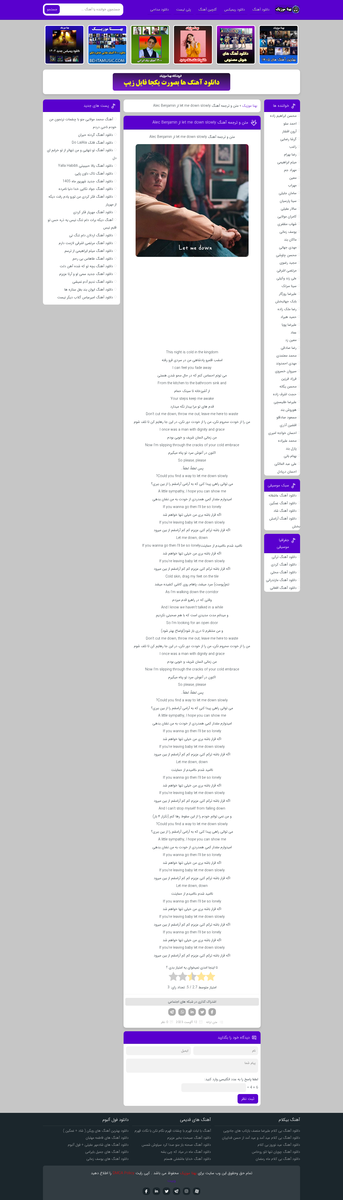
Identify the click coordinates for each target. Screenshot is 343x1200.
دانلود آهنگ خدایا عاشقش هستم (187, 1159)
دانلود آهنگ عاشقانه (282, 495)
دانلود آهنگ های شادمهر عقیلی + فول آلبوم (98, 1145)
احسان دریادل (287, 471)
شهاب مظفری (287, 224)
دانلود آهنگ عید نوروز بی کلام (279, 1145)
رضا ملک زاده (287, 309)
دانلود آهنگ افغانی (283, 588)
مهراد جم (290, 170)
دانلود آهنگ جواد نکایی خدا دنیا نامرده (86, 189)
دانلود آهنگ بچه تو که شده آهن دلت (86, 266)
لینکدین (192, 1012)
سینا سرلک (289, 286)
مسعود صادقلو (286, 417)
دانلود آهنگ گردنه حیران (95, 135)
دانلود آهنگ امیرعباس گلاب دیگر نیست (85, 297)
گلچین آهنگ (207, 9)
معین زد (291, 340)
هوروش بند (288, 410)
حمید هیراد (288, 317)
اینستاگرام (186, 1191)
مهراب (292, 185)
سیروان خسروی (286, 371)
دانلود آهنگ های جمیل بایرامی (107, 1152)
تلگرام (172, 1012)
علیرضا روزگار (288, 294)
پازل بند (291, 448)
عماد (294, 332)
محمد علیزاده (287, 440)
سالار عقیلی (289, 208)
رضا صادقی (289, 348)
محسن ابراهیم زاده (283, 116)
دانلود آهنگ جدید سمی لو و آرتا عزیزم (86, 274)
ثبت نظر (247, 1099)
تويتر (166, 1191)
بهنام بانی (290, 456)
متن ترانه (211, 1022)
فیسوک (212, 1012)
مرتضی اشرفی (287, 270)
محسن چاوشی (286, 255)
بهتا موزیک (249, 105)
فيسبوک (146, 1191)
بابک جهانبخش (286, 301)
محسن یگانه (288, 386)
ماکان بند (290, 239)
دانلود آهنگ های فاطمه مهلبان (107, 1137)
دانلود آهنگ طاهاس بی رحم (93, 258)
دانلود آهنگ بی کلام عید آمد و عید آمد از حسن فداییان (261, 1137)
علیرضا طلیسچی (285, 402)
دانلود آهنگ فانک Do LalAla (92, 142)
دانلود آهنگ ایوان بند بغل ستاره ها (88, 289)
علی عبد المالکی (285, 464)
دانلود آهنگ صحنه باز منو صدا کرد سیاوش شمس (176, 1145)
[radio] (210, 977)
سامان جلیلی (288, 193)
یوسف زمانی (288, 232)
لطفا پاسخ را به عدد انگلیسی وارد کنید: (231, 1079)
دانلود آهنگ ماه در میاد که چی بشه (186, 1152)
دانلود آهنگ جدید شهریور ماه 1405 (88, 181)
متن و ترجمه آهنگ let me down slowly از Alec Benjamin (200, 122)
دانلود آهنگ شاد (285, 510)
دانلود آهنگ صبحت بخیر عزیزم (189, 1137)
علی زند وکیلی (286, 278)
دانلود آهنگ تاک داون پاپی (94, 173)
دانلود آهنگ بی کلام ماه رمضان (278, 1159)
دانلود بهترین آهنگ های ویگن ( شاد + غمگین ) (96, 1130)
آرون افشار (289, 131)
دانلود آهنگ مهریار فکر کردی (93, 212)
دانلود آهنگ (260, 9)
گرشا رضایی (288, 139)
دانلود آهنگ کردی (284, 564)
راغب (293, 146)
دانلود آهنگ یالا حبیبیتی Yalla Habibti (85, 165)
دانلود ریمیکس (234, 9)
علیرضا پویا (289, 324)
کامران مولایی (287, 216)
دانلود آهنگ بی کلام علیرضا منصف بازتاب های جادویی (261, 1130)
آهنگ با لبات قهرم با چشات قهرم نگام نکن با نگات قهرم (173, 1130)
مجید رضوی (288, 262)
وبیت (171, 1181)
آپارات (196, 1191)
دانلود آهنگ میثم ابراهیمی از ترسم (89, 251)
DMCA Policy (123, 1173)
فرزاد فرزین (289, 378)
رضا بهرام (290, 154)
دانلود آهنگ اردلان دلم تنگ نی (91, 235)
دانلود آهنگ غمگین (283, 503)
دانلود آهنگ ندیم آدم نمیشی (92, 281)
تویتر (202, 1012)
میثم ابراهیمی (287, 162)
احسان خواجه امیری (282, 433)
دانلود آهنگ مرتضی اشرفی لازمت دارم (86, 243)
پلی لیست (183, 9)
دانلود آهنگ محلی (283, 572)
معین (293, 178)
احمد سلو (290, 123)
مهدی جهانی (288, 247)
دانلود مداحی (159, 9)
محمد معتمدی (286, 355)
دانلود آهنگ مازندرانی (281, 580)
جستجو (52, 9)
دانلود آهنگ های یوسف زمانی (107, 1159)
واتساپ (182, 1012)
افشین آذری (288, 425)
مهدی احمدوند (286, 363)
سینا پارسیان (288, 201)
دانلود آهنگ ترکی (284, 557)
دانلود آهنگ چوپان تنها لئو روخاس (276, 1152)
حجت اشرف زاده (285, 394)
